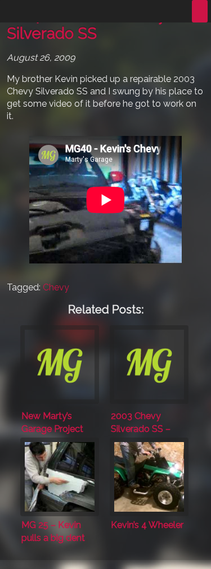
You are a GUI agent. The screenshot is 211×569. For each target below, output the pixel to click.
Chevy (56, 287)
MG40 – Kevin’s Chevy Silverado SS (86, 24)
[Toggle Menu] (200, 11)
